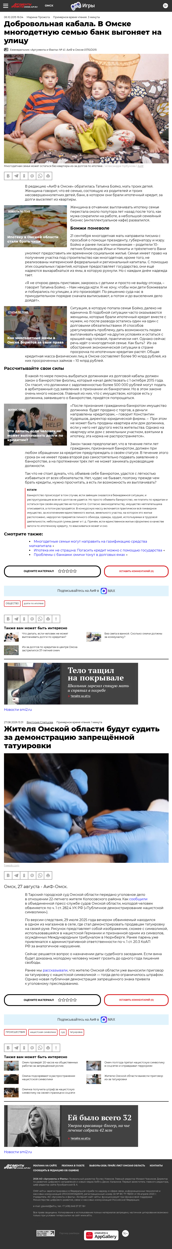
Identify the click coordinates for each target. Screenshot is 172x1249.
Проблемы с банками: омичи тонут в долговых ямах (79, 555)
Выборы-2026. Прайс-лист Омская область (117, 1165)
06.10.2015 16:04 (13, 17)
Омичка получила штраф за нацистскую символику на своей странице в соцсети (48, 1091)
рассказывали (55, 970)
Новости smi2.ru (18, 710)
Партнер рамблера (69, 1233)
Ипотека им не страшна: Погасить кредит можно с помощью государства (98, 550)
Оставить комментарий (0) (136, 571)
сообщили (138, 899)
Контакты (156, 1165)
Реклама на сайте (45, 1165)
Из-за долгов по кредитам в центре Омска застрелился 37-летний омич (49, 648)
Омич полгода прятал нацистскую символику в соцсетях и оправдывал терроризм (134, 1064)
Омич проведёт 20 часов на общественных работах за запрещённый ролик (50, 1064)
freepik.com (11, 865)
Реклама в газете (73, 1165)
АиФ (140, 166)
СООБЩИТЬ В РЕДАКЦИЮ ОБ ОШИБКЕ (56, 1170)
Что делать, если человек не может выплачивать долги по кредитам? (45, 635)
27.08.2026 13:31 (13, 722)
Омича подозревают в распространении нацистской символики (48, 1077)
